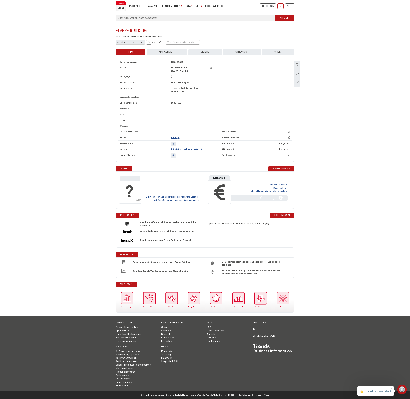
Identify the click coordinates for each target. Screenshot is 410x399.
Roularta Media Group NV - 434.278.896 (222, 395)
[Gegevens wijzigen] (297, 82)
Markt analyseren (124, 368)
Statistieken (122, 385)
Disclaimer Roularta (174, 395)
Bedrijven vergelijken (126, 358)
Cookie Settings (245, 395)
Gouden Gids (168, 337)
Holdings (175, 137)
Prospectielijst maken (127, 327)
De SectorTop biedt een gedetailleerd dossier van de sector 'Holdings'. (251, 263)
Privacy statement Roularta (194, 395)
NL (288, 6)
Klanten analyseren (125, 372)
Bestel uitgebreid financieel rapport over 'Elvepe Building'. (162, 262)
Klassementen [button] (171, 6)
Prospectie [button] (136, 6)
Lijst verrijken (122, 330)
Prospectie (166, 351)
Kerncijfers (166, 341)
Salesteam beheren (126, 337)
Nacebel (165, 334)
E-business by (260, 395)
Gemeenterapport (125, 382)
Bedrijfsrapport (123, 375)
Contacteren (213, 341)
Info (130, 52)
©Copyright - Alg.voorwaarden (152, 395)
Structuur (241, 52)
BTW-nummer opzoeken (128, 351)
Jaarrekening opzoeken (128, 354)
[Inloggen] (280, 6)
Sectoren (166, 330)
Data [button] (188, 6)
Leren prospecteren (126, 341)
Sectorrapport (123, 378)
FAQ (209, 327)
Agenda (211, 334)
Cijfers (205, 52)
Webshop (218, 6)
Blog (208, 6)
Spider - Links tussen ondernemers (134, 364)
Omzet (164, 327)
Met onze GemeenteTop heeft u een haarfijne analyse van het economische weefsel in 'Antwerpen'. (251, 272)
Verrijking (166, 354)
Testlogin (268, 6)
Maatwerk (166, 358)
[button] (173, 144)
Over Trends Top (215, 330)
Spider (278, 52)
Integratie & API (169, 361)
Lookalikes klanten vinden (129, 334)
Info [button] (197, 6)
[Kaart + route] (211, 68)
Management (167, 52)
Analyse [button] (153, 6)
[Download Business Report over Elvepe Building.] (297, 65)
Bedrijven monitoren (126, 361)
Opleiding (211, 337)
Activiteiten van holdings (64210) (186, 149)
